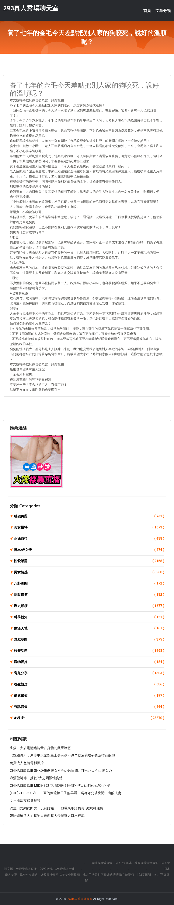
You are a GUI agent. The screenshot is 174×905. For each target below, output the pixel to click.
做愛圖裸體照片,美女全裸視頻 (60, 874)
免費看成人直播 (26, 869)
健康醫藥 (89, 695)
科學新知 (89, 617)
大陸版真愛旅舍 (101, 863)
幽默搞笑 (89, 595)
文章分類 (163, 10)
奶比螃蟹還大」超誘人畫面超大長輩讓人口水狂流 (47, 816)
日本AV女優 (89, 550)
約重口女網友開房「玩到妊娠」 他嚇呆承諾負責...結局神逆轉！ (58, 808)
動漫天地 (89, 628)
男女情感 (89, 572)
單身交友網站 (29, 874)
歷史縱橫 (89, 606)
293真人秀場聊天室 (31, 8)
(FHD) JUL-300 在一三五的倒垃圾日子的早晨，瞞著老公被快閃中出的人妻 (65, 793)
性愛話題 (89, 561)
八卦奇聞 (89, 583)
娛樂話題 (89, 651)
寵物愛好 (89, 662)
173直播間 (144, 874)
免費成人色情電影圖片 (27, 763)
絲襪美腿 (89, 516)
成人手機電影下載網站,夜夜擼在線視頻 (108, 874)
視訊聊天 (89, 707)
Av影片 (89, 718)
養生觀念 (89, 684)
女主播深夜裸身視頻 (25, 801)
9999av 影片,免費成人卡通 (57, 869)
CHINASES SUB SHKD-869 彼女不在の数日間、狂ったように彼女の (61, 771)
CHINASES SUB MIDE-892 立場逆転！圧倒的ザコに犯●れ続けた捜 (60, 786)
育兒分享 (89, 673)
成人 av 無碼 (123, 863)
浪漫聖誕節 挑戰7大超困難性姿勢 (36, 778)
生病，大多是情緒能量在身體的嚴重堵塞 (40, 748)
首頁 (147, 10)
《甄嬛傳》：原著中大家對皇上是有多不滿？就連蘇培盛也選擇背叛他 (62, 755)
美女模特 (89, 527)
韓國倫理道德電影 (146, 863)
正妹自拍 (89, 538)
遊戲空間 (89, 639)
